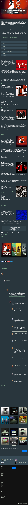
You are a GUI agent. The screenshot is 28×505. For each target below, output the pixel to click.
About (2, 476)
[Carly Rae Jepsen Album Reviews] (14, 411)
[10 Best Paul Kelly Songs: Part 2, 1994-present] (23, 432)
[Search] (1, 1)
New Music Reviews (4, 495)
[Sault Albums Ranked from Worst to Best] (14, 432)
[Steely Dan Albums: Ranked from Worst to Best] (23, 441)
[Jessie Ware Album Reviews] (5, 411)
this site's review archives (7, 405)
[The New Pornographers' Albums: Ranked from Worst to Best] (5, 441)
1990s (2, 485)
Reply (25, 280)
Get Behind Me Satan (6, 48)
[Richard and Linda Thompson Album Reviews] (23, 420)
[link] (6, 249)
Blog (2, 474)
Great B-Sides (3, 496)
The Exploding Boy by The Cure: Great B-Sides (21, 463)
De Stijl (4, 43)
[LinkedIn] (11, 261)
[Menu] (26, 1)
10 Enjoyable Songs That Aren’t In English (8, 460)
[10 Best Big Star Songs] (16, 460)
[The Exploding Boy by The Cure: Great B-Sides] (16, 463)
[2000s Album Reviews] (16, 243)
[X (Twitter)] (5, 261)
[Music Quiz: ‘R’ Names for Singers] (2, 463)
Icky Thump (4, 49)
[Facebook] (2, 261)
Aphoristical (8, 280)
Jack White (3, 53)
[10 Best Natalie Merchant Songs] (5, 432)
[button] (25, 248)
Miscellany (2, 497)
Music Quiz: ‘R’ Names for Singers (8, 462)
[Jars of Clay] (23, 411)
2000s (2, 486)
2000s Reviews (6, 234)
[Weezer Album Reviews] (5, 420)
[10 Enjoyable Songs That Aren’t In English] (2, 460)
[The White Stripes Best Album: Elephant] (6, 243)
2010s (2, 487)
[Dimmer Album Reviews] (14, 420)
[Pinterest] (8, 261)
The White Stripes (5, 41)
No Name (4, 55)
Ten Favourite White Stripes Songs (7, 51)
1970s (2, 483)
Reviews (2, 473)
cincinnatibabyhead (6, 273)
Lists (2, 475)
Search (2, 466)
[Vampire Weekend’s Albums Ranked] (14, 441)
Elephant (4, 46)
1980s (2, 484)
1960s (2, 482)
